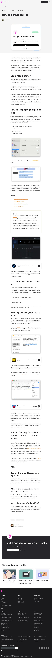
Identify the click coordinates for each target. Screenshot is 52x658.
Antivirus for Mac (4, 630)
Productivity (18, 519)
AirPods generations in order (23, 621)
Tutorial (23, 519)
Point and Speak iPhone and (20, 203)
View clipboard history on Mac (6, 636)
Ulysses (18, 327)
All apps (2, 598)
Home (2, 596)
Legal (2, 608)
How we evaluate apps (38, 598)
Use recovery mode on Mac (39, 638)
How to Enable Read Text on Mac (21, 199)
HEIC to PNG (36, 627)
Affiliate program (21, 602)
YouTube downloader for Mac (6, 614)
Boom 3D (15, 217)
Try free (44, 1)
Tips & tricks (13, 519)
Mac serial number (37, 616)
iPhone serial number (38, 614)
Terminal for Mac (4, 623)
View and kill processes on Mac (7, 639)
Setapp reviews (21, 601)
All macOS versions (21, 614)
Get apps (13, 550)
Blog (18, 604)
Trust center (20, 598)
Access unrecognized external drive (7, 638)
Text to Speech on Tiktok (19, 201)
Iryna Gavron (7, 20)
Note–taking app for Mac (5, 621)
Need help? (2, 655)
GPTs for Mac (36, 630)
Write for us (36, 601)
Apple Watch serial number (39, 620)
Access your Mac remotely (23, 638)
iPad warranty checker (38, 624)
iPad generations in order (22, 620)
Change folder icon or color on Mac (24, 636)
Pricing (2, 601)
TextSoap (24, 374)
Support (19, 596)
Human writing (37, 599)
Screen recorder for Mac (5, 616)
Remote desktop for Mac (5, 626)
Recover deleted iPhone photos (40, 636)
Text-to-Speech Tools (18, 206)
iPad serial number (37, 617)
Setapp (39, 458)
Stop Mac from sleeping (22, 639)
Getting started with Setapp (6, 605)
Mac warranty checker (38, 623)
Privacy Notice (21, 650)
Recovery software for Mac (6, 617)
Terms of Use (7, 655)
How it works (3, 599)
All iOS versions (20, 616)
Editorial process (37, 596)
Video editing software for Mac (6, 620)
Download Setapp (4, 604)
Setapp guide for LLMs (22, 613)
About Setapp (3, 602)
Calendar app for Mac (5, 624)
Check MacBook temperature (39, 639)
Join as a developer (21, 599)
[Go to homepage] (6, 2)
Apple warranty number (38, 621)
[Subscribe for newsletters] (16, 648)
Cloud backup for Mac (5, 627)
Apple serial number (38, 613)
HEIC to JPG (36, 626)
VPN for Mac (3, 613)
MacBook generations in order (23, 617)
